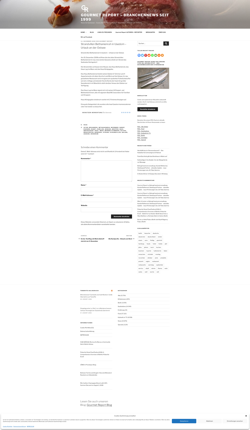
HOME (83, 32)
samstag (151, 265)
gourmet (159, 240)
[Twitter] (142, 55)
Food (86, 125)
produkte (163, 258)
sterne (153, 268)
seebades (98, 132)
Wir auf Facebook (86, 37)
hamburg (141, 244)
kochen (158, 247)
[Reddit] (149, 55)
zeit (158, 272)
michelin (150, 254)
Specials (120, 324)
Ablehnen (209, 421)
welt (146, 272)
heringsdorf (89, 130)
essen (140, 240)
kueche (148, 251)
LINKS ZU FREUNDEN (104, 32)
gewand (108, 129)
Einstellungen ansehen (235, 421)
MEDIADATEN (150, 32)
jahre (140, 247)
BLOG (92, 32)
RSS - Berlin (141, 135)
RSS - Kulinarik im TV (144, 133)
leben (165, 251)
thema (160, 268)
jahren (146, 247)
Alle (119, 295)
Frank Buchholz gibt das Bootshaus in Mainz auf (152, 156)
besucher (147, 233)
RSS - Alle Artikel (142, 126)
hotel (154, 244)
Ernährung (121, 310)
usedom (87, 134)
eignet (93, 129)
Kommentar (86, 158)
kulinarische (157, 251)
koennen (141, 251)
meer (102, 130)
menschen (141, 254)
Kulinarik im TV (122, 317)
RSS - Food (140, 129)
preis (156, 258)
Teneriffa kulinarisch (89, 290)
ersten (160, 237)
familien (100, 129)
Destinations (122, 306)
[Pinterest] (145, 55)
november (141, 258)
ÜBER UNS (162, 32)
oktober (149, 258)
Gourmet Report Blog (99, 404)
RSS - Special (141, 140)
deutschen (141, 237)
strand (106, 132)
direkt (122, 127)
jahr (166, 244)
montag (157, 254)
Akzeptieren (184, 421)
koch (152, 247)
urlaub (125, 132)
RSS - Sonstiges (142, 137)
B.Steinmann (122, 299)
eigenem (87, 129)
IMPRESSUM (30, 426)
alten (86, 127)
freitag (152, 240)
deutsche (156, 233)
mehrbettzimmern (112, 130)
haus (121, 129)
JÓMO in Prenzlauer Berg (88, 365)
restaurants (142, 265)
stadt (147, 268)
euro (146, 240)
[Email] (155, 55)
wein (166, 268)
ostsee (123, 130)
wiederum (95, 134)
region (148, 261)
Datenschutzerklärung (19, 426)
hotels (160, 244)
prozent (140, 261)
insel (97, 130)
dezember (115, 127)
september (159, 265)
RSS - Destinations (143, 131)
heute (148, 244)
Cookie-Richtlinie (7, 426)
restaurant (155, 261)
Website (84, 205)
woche (152, 272)
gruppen (115, 129)
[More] (162, 55)
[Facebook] (139, 55)
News (119, 321)
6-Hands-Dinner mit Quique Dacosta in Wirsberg (152, 174)
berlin (140, 233)
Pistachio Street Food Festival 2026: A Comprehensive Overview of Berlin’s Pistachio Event (94, 354)
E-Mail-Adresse (87, 195)
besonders (93, 127)
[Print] (159, 55)
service (140, 268)
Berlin (119, 303)
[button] (246, 416)
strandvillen (115, 132)
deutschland (151, 237)
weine (140, 272)
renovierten (89, 132)
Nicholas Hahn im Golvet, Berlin (158, 216)
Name (83, 185)
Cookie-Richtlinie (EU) (87, 327)
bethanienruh (104, 127)
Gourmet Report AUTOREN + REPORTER (129, 32)
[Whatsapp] (152, 55)
